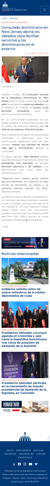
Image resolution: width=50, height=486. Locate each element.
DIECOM (41, 454)
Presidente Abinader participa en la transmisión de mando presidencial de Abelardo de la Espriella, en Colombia (24, 388)
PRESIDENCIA (23, 450)
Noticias (13, 18)
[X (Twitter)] (14, 464)
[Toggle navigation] (44, 10)
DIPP (5, 227)
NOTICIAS (38, 450)
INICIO (9, 450)
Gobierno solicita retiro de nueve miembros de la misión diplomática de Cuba (23, 292)
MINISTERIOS (25, 457)
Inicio (4, 18)
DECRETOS (10, 454)
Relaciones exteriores (15, 22)
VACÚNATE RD (26, 454)
